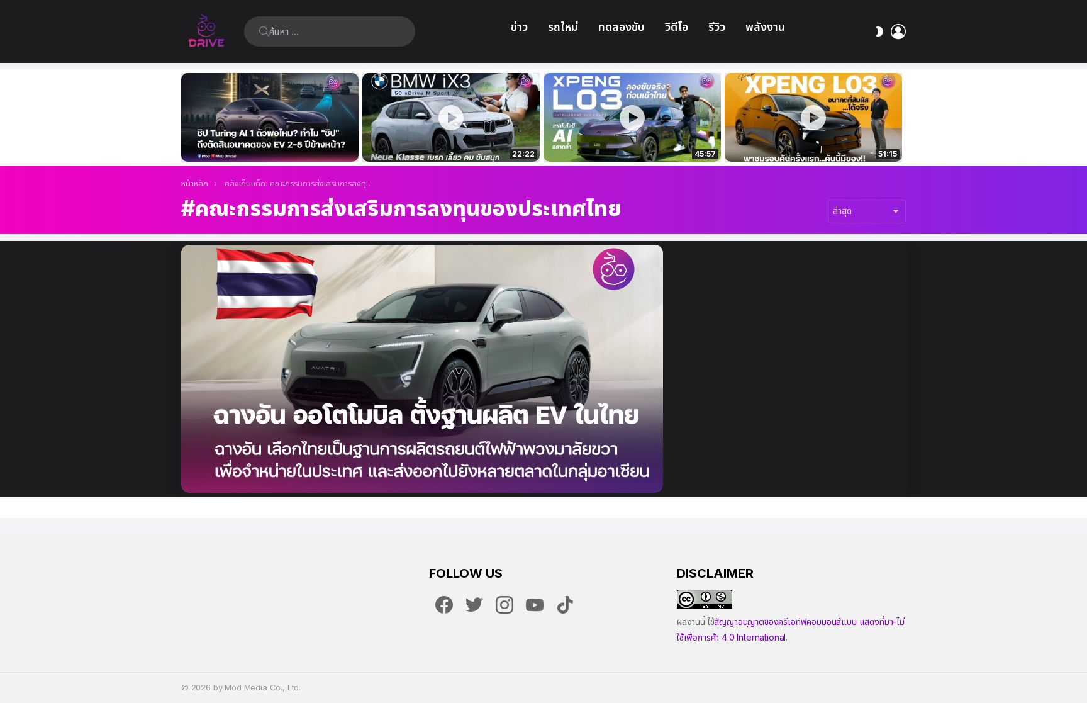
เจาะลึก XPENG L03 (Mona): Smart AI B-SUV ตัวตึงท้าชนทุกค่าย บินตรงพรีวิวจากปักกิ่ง (813, 138)
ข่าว (519, 26)
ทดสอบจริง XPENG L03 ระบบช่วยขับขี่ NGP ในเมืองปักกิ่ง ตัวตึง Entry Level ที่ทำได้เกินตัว (625, 138)
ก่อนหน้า (187, 117)
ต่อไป (899, 117)
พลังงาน (765, 26)
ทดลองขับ (621, 26)
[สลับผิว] (879, 31)
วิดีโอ (676, 26)
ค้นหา (264, 31)
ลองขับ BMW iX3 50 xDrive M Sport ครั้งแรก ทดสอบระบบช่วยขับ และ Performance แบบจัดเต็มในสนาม (443, 138)
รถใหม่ (563, 26)
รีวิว (716, 26)
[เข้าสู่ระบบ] (898, 31)
